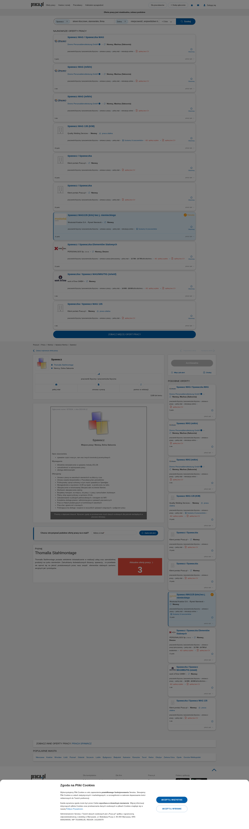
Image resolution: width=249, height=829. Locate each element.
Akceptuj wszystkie (171, 800)
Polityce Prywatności (74, 809)
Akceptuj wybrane (171, 809)
